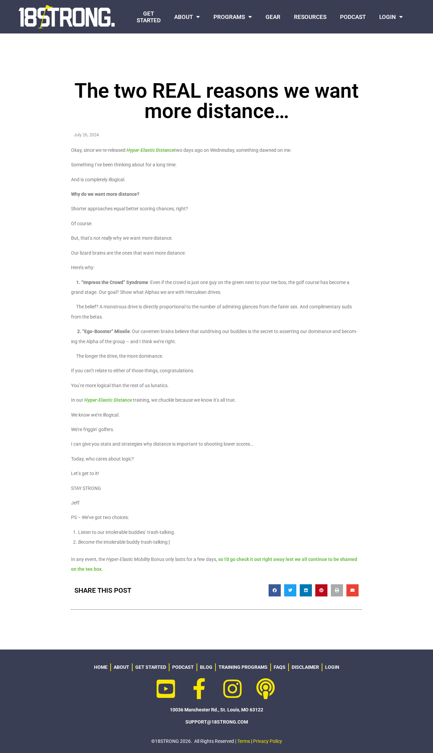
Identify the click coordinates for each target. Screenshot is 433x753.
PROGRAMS (229, 17)
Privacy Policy (267, 741)
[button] (275, 590)
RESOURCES (310, 17)
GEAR (273, 17)
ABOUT (183, 17)
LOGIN (387, 17)
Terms (243, 741)
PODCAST (353, 17)
